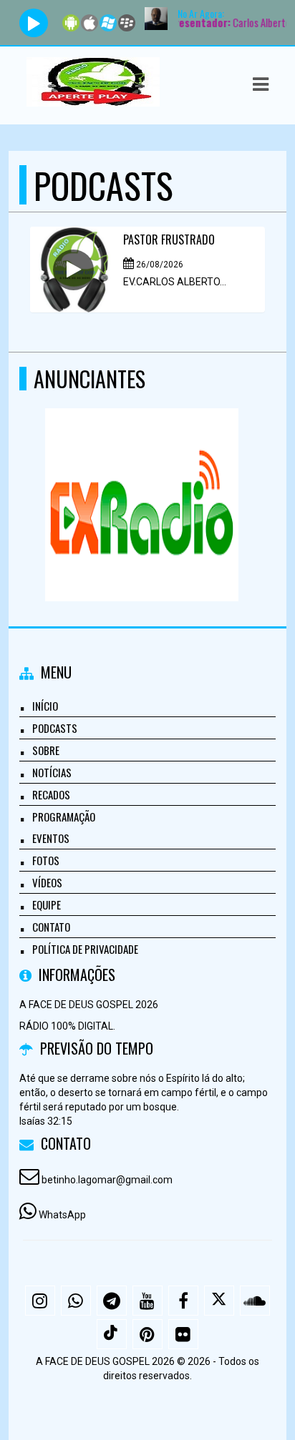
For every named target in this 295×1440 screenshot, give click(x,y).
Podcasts (54, 728)
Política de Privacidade (85, 949)
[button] (261, 84)
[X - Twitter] (219, 1301)
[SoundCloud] (255, 1301)
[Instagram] (40, 1301)
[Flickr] (183, 1334)
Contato (51, 926)
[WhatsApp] (76, 1301)
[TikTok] (112, 1334)
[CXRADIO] (142, 478)
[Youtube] (147, 1301)
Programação (63, 816)
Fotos (45, 860)
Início (45, 706)
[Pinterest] (147, 1334)
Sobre (45, 750)
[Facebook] (183, 1301)
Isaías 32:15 (45, 1121)
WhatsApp (62, 1214)
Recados (51, 794)
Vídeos (47, 882)
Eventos (50, 838)
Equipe (46, 904)
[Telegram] (112, 1301)
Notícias (52, 772)
